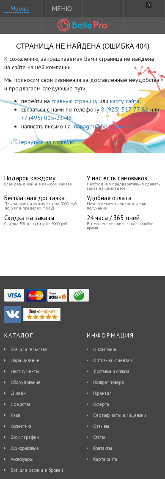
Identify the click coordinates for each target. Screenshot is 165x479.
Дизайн (18, 393)
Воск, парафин (25, 437)
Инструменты (25, 371)
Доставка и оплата (111, 371)
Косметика (21, 426)
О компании (105, 349)
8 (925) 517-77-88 (124, 109)
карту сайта (124, 101)
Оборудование (26, 382)
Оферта (101, 404)
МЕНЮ (62, 8)
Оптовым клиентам (113, 360)
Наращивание (25, 360)
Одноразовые (25, 448)
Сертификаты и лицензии (119, 415)
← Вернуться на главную (42, 142)
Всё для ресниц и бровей (37, 470)
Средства (20, 404)
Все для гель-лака (29, 349)
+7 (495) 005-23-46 (46, 118)
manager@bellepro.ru (100, 126)
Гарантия (102, 393)
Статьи (100, 437)
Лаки (15, 415)
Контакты (102, 448)
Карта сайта (105, 459)
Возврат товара (108, 382)
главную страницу (75, 101)
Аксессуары (22, 459)
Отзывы (101, 426)
